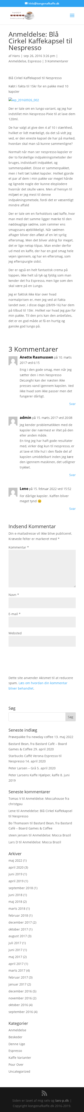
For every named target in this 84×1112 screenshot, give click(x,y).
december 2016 (20, 991)
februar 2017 (18, 977)
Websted (15, 633)
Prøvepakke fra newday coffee (31, 737)
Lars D (13, 842)
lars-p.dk (62, 1100)
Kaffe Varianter (20, 1057)
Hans (16, 56)
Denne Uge (17, 1044)
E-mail (15, 614)
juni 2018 (15, 895)
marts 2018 (17, 908)
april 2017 (16, 964)
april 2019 (16, 881)
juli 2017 (15, 943)
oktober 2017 (18, 929)
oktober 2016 (18, 1005)
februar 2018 (18, 915)
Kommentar (19, 547)
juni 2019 (15, 874)
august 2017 (18, 936)
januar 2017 (17, 984)
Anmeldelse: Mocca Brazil (51, 835)
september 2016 (21, 1012)
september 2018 (21, 888)
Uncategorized (19, 1071)
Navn (14, 595)
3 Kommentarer (56, 61)
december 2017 (20, 922)
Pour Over (16, 1064)
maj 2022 (15, 860)
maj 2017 (15, 957)
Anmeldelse (17, 61)
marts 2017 (17, 970)
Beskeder (15, 1037)
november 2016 (20, 998)
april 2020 (16, 867)
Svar (72, 404)
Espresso (34, 61)
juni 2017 (15, 950)
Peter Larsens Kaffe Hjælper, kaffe (34, 775)
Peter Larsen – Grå (22, 768)
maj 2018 (15, 901)
